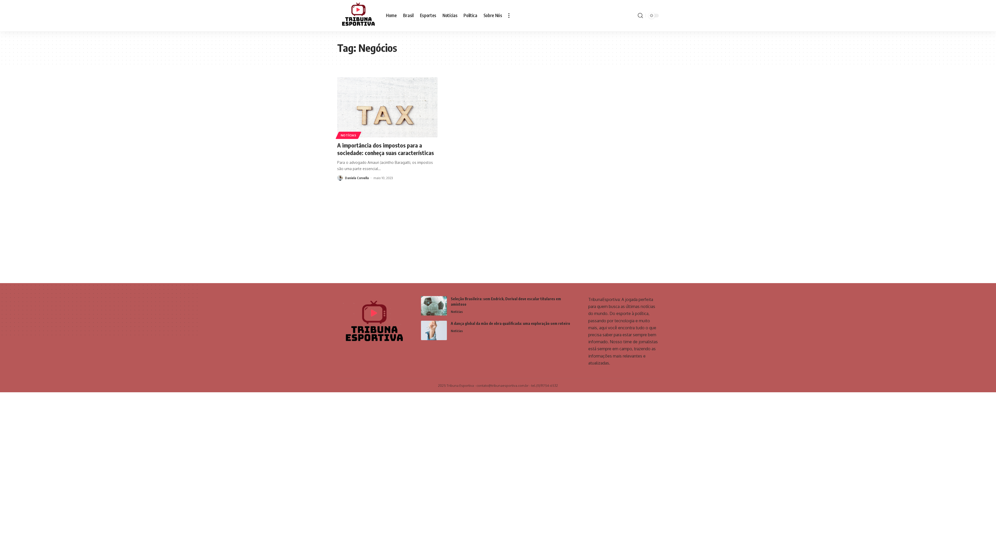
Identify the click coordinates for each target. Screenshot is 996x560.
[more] (509, 15)
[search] (640, 15)
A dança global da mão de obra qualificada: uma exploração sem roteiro (510, 323)
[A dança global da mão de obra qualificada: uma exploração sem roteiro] (434, 330)
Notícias (348, 135)
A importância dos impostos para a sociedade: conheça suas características (385, 149)
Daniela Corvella (357, 178)
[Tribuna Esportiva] (357, 15)
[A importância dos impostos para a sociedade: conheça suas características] (387, 107)
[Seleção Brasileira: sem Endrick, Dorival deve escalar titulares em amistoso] (434, 306)
